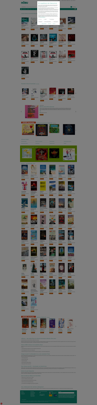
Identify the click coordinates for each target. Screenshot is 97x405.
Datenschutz (49, 23)
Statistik (45, 19)
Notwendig (40, 19)
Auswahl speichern (56, 21)
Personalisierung (51, 19)
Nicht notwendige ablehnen (47, 21)
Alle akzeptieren (40, 21)
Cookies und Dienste (44, 23)
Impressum (54, 23)
